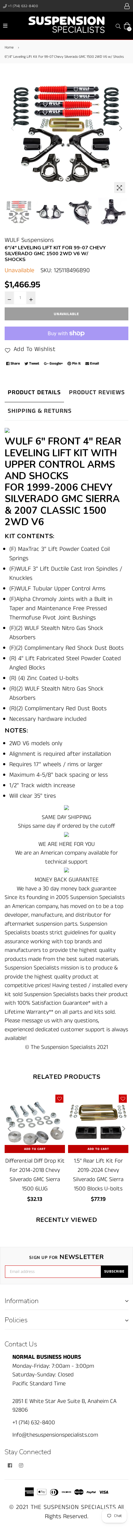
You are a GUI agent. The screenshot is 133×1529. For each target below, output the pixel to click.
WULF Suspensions (29, 240)
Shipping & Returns (40, 411)
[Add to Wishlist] (59, 1099)
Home (9, 47)
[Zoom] (119, 187)
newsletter (66, 1257)
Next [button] (120, 128)
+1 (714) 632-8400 (22, 6)
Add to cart (35, 1149)
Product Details (34, 392)
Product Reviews (97, 392)
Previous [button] (12, 128)
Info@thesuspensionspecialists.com (55, 1435)
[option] (66, 134)
